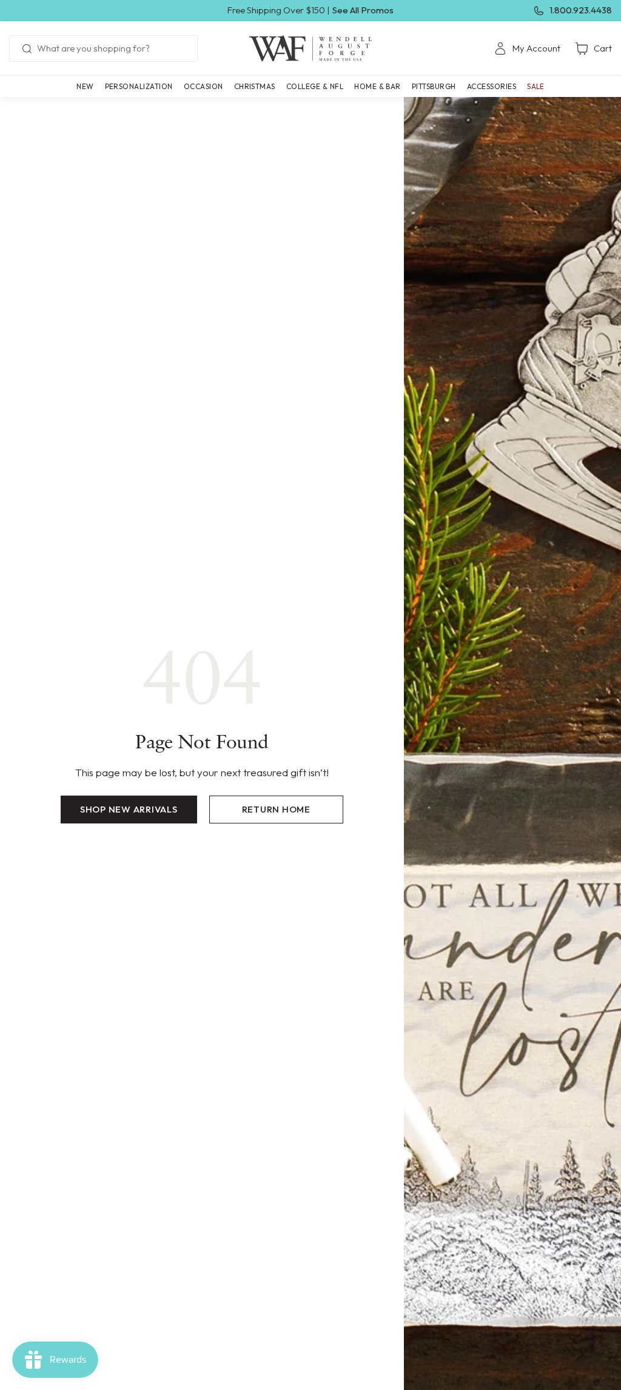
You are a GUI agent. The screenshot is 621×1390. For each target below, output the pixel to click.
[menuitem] (527, 48)
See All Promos (363, 10)
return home (276, 809)
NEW (84, 86)
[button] (139, 86)
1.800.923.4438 (580, 10)
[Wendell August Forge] (310, 48)
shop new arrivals (129, 809)
